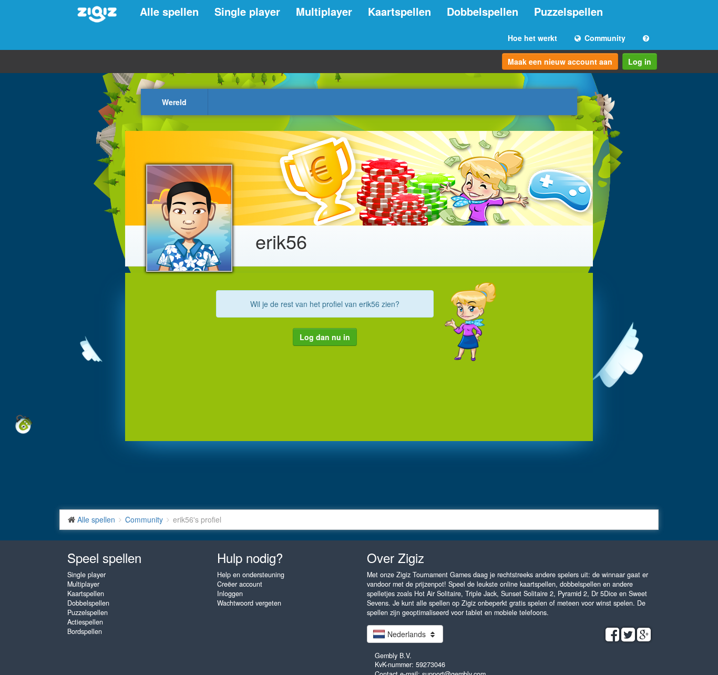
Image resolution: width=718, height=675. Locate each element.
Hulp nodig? (250, 557)
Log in (639, 61)
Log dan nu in (325, 337)
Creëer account (239, 584)
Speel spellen (104, 557)
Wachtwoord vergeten (249, 603)
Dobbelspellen (482, 11)
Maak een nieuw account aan (560, 61)
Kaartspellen (399, 11)
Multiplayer (324, 11)
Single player (247, 11)
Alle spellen (169, 11)
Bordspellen (84, 631)
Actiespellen (85, 622)
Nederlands (406, 634)
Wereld (174, 102)
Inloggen (230, 593)
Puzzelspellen (568, 11)
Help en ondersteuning (250, 574)
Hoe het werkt (532, 38)
